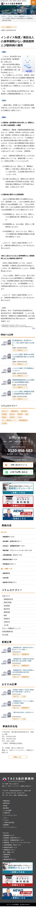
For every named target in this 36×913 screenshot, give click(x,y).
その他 (19, 417)
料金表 (5, 805)
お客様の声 (6, 813)
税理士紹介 (6, 803)
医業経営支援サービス (10, 559)
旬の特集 (4, 423)
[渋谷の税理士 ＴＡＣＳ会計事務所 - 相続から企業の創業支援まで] (11, 3)
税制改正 (4, 417)
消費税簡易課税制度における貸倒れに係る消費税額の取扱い (23, 381)
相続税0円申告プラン (10, 582)
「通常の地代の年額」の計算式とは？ (23, 712)
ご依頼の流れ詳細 (8, 822)
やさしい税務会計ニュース (22, 16)
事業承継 (20, 414)
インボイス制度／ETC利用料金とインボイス (23, 369)
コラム (10, 16)
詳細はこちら (17, 757)
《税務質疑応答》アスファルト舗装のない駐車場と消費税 (23, 702)
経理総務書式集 (23, 420)
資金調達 (4, 414)
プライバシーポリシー (10, 827)
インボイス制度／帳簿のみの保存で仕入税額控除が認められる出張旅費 (23, 357)
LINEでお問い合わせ (19, 472)
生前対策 (6, 578)
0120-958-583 (20, 450)
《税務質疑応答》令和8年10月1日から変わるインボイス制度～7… (23, 648)
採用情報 (6, 825)
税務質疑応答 (14, 411)
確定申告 (12, 414)
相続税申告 (6, 573)
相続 (27, 414)
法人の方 (6, 833)
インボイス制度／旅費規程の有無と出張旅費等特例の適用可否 (23, 393)
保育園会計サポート (9, 564)
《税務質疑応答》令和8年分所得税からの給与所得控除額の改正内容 (23, 671)
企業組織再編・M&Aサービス (12, 555)
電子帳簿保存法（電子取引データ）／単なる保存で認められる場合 (23, 343)
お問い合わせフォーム (19, 465)
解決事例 (6, 808)
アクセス (6, 820)
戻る (33, 328)
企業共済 (12, 417)
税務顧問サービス (8, 536)
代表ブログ (5, 411)
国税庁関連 (24, 411)
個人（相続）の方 (8, 852)
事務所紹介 (6, 801)
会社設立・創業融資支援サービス (14, 546)
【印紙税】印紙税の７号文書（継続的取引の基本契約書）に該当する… (23, 691)
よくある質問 (7, 810)
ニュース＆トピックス (10, 815)
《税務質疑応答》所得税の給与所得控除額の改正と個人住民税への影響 (23, 660)
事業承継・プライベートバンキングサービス (17, 550)
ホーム (4, 16)
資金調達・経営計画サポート (12, 541)
